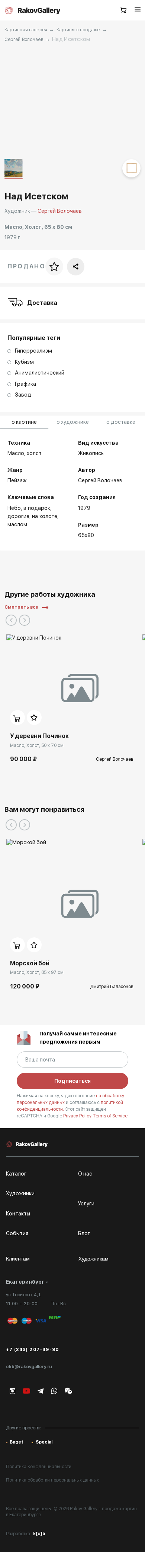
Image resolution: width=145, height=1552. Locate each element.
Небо (14, 508)
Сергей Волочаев (23, 39)
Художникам (93, 1259)
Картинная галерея (26, 29)
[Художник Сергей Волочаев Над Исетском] (72, 101)
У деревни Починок (39, 735)
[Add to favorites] (34, 717)
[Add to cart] (17, 717)
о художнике (73, 422)
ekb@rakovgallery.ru (29, 1366)
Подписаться (72, 1081)
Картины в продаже (78, 29)
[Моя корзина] (123, 10)
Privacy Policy (78, 1116)
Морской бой (29, 963)
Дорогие (18, 516)
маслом (17, 524)
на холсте (44, 516)
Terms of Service (110, 1116)
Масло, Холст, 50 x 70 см (37, 745)
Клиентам (18, 1259)
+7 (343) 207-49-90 (32, 1349)
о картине (24, 422)
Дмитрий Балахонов (111, 986)
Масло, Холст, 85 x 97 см (37, 972)
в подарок (36, 508)
